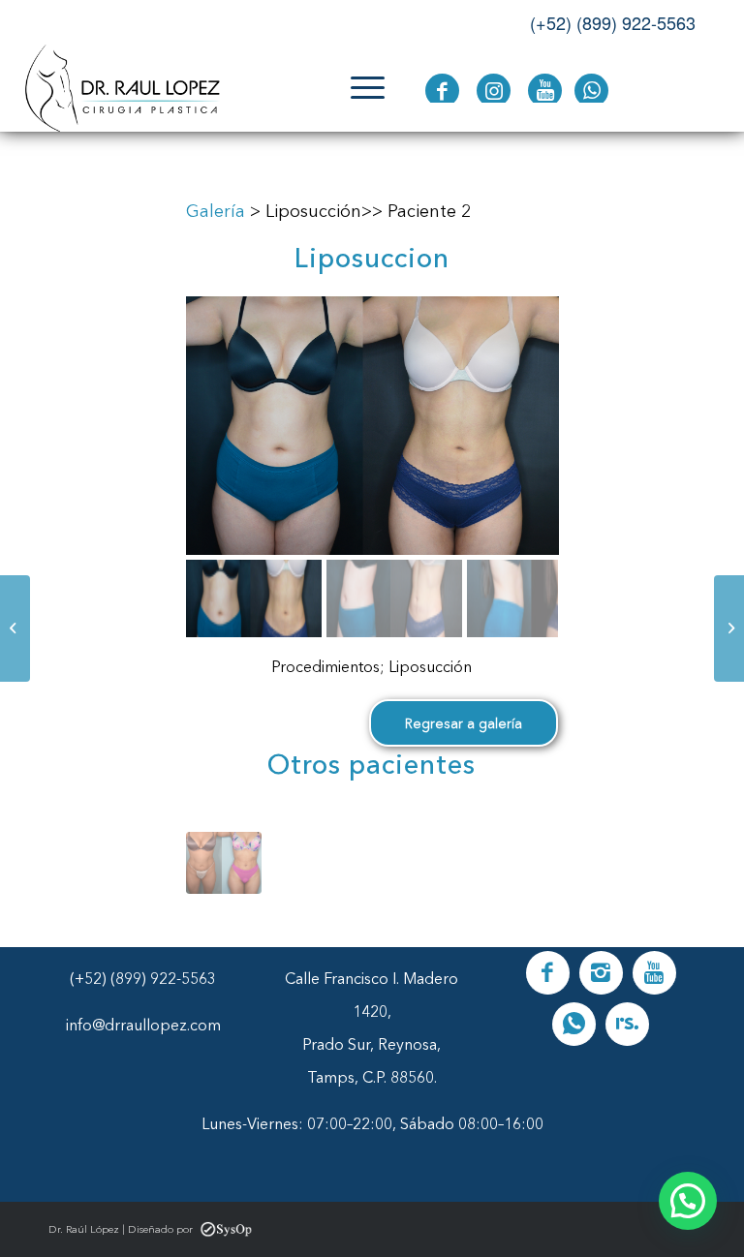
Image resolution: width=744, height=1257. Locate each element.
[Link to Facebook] (442, 90)
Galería (215, 211)
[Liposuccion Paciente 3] (729, 628)
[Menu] (358, 88)
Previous (215, 858)
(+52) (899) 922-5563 (613, 22)
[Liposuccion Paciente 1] (15, 628)
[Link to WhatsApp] (591, 90)
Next (529, 858)
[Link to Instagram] (494, 90)
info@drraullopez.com (143, 1024)
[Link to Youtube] (545, 90)
